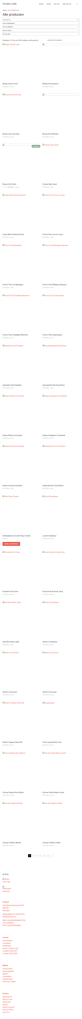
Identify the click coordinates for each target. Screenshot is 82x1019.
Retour (5, 1004)
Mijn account (67, 4)
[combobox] (41, 19)
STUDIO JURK (10, 4)
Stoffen (5, 974)
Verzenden (7, 1002)
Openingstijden (8, 971)
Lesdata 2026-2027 (10, 951)
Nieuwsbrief (7, 997)
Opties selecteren (11, 544)
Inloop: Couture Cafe (10, 948)
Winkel (49, 4)
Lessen (41, 4)
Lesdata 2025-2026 (10, 953)
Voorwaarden (8, 941)
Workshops (7, 946)
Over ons (57, 4)
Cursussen (7, 943)
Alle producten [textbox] (40, 19)
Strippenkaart (8, 979)
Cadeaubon (7, 976)
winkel (5, 10)
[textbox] (41, 23)
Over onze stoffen (9, 982)
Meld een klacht (9, 1007)
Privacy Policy (8, 1010)
